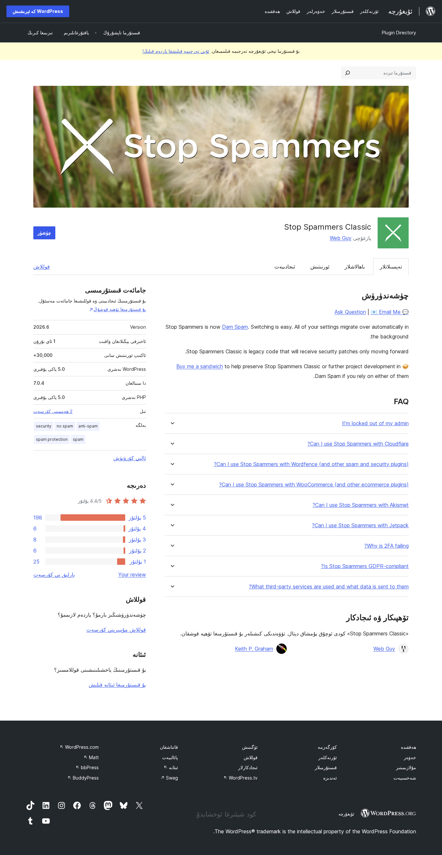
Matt (91, 757)
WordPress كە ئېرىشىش (38, 11)
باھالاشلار (355, 266)
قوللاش (41, 266)
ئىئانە (170, 767)
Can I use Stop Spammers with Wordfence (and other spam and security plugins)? (311, 464)
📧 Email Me (386, 312)
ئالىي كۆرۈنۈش (129, 458)
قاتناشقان (169, 747)
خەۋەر (410, 757)
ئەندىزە (330, 778)
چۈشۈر (44, 232)
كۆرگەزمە (327, 747)
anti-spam (88, 426)
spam (78, 439)
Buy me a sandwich (199, 366)
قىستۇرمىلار (326, 767)
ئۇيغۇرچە (346, 813)
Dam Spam (235, 327)
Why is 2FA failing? (386, 546)
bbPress (87, 767)
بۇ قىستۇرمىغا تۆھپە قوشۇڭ (120, 309)
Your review (132, 574)
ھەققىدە (408, 747)
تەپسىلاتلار (391, 266)
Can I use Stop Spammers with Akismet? (361, 505)
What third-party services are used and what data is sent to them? (329, 587)
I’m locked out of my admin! (375, 423)
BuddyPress (83, 778)
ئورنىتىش (319, 266)
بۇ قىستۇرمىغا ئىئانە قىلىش (117, 684)
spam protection (52, 439)
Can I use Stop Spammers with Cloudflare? (358, 444)
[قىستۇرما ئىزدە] (347, 72)
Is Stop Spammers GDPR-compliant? (365, 566)
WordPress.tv (240, 778)
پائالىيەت (170, 757)
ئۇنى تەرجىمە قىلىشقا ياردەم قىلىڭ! (175, 51)
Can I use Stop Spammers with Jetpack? (360, 525)
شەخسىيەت (404, 778)
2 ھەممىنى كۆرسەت (52, 411)
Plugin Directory (399, 32)
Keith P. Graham (254, 648)
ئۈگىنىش (250, 747)
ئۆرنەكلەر (327, 757)
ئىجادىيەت (284, 266)
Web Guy (340, 238)
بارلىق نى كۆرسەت (54, 574)
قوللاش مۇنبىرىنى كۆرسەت (116, 629)
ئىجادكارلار (248, 767)
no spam (65, 426)
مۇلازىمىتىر (406, 767)
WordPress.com (79, 747)
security (43, 426)
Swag (169, 778)
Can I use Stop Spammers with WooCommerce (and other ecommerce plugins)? (314, 485)
